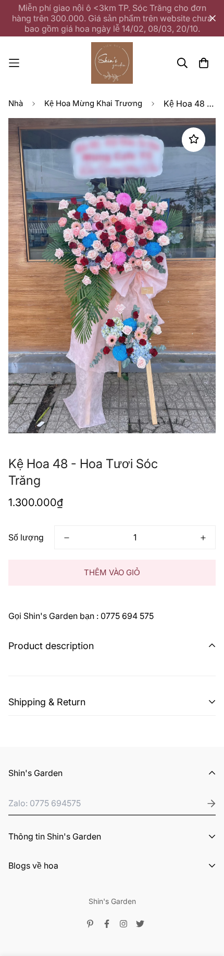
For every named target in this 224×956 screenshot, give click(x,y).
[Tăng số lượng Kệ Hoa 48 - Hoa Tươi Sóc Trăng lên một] (203, 538)
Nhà (15, 103)
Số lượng (26, 537)
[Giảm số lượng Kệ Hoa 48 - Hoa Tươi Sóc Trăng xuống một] (67, 538)
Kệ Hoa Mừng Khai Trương (93, 103)
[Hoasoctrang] (112, 63)
